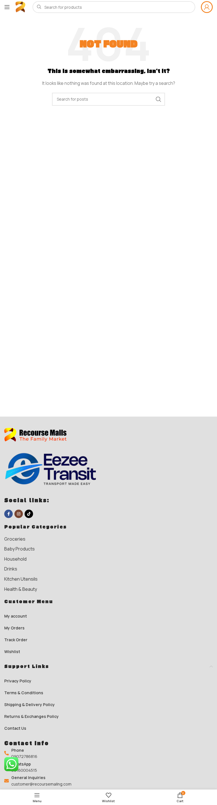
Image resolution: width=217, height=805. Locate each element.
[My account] (207, 7)
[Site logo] (21, 6)
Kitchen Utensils (21, 579)
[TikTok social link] (29, 514)
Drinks (10, 569)
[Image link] (38, 434)
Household (15, 559)
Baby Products (19, 549)
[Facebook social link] (8, 514)
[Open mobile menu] (7, 7)
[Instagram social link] (18, 514)
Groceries (14, 539)
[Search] (158, 99)
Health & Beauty (20, 589)
